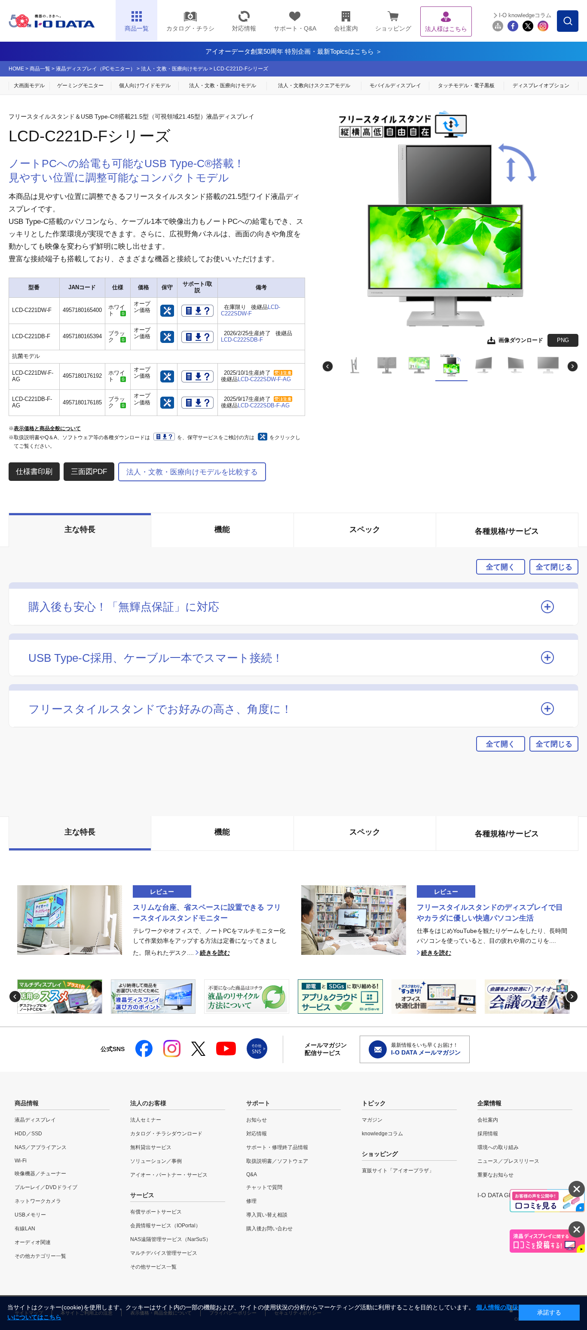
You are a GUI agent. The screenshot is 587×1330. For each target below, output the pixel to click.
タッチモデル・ (466, 86)
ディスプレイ (541, 86)
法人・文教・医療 (222, 86)
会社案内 (346, 28)
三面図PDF (89, 472)
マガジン (372, 1120)
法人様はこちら (446, 28)
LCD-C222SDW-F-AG (264, 379)
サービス (142, 1195)
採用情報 (487, 1134)
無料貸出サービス (150, 1147)
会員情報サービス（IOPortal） (165, 1226)
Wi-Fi (21, 1161)
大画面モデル (29, 86)
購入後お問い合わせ (269, 1229)
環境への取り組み (498, 1147)
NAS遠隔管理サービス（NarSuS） (170, 1239)
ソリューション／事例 (156, 1161)
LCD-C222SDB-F (242, 340)
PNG (563, 340)
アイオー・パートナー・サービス (169, 1175)
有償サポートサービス (156, 1212)
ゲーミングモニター (80, 86)
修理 (251, 1201)
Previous (327, 366)
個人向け (145, 86)
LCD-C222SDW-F (250, 310)
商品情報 (27, 1103)
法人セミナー (145, 1120)
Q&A (251, 1174)
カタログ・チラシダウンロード (166, 1134)
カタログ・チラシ (190, 28)
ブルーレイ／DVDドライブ (46, 1187)
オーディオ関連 (33, 1242)
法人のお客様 (148, 1103)
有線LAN (25, 1229)
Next (572, 366)
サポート (258, 1103)
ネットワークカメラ (38, 1201)
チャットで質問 (264, 1187)
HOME (16, 69)
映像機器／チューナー (40, 1174)
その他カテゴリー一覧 (40, 1256)
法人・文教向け (314, 86)
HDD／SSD (28, 1134)
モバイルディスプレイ (395, 86)
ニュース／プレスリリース (508, 1161)
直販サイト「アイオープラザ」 (398, 1171)
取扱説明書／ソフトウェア (277, 1161)
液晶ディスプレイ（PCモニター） (95, 69)
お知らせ (256, 1120)
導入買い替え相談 (266, 1215)
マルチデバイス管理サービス (163, 1253)
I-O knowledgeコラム (525, 15)
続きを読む (215, 953)
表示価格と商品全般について (47, 428)
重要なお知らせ (495, 1175)
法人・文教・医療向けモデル (174, 69)
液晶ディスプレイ (35, 1120)
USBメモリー (30, 1215)
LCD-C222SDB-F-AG (264, 406)
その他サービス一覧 (153, 1267)
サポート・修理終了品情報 (277, 1147)
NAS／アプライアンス (41, 1147)
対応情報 (244, 28)
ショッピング (393, 28)
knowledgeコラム (382, 1134)
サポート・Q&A (295, 28)
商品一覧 (40, 69)
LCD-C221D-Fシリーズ (241, 69)
